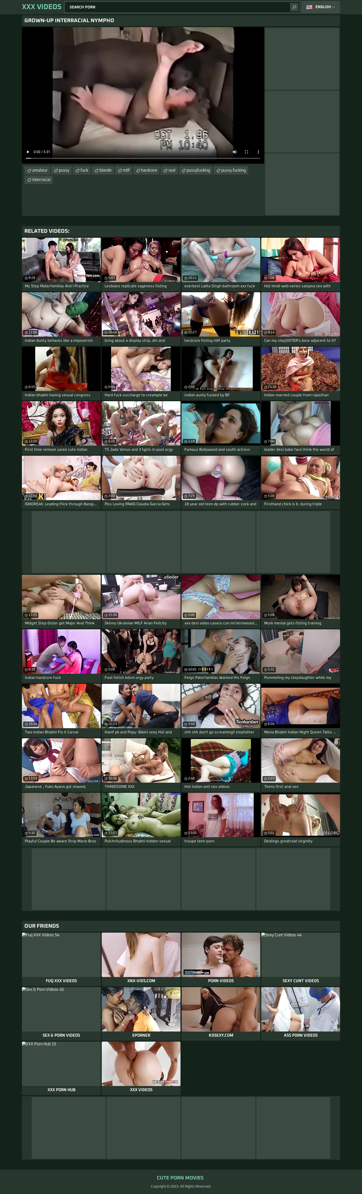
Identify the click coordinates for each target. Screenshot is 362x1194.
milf (126, 170)
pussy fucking (233, 170)
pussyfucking (198, 170)
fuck (84, 170)
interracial (41, 180)
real (171, 170)
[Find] (294, 7)
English (323, 7)
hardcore (149, 170)
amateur (40, 170)
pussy (64, 170)
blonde (105, 170)
